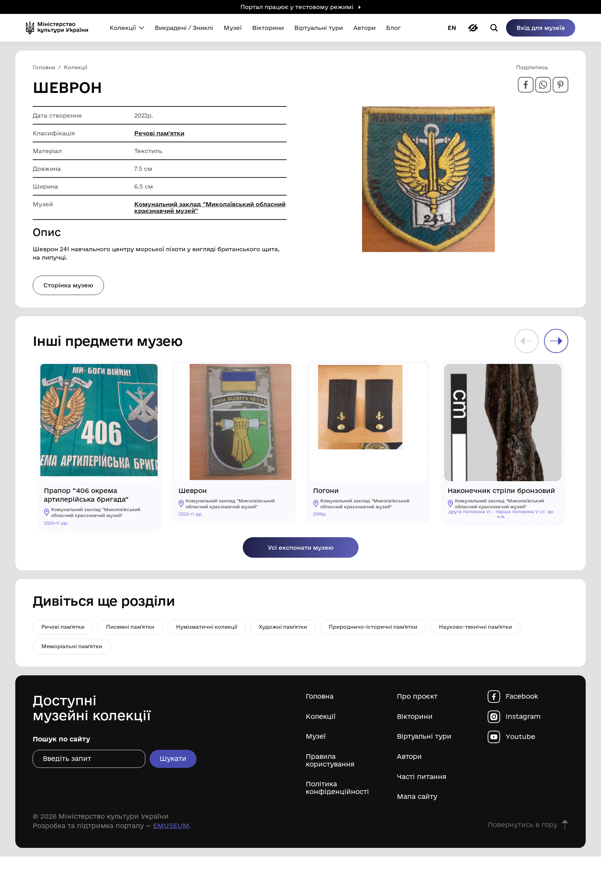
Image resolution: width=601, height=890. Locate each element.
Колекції (321, 716)
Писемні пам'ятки (130, 627)
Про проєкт (417, 696)
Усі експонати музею (301, 547)
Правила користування (330, 760)
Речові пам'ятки (159, 133)
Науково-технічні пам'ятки (475, 627)
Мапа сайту (417, 796)
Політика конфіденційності (337, 787)
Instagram (523, 716)
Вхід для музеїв (540, 27)
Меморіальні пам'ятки (71, 646)
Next (556, 341)
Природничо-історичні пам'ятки (373, 627)
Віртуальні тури (424, 736)
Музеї (316, 736)
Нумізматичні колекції (206, 627)
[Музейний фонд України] (60, 27)
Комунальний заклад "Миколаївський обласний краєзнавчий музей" (210, 207)
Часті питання (421, 776)
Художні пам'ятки (283, 627)
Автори (409, 756)
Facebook (522, 696)
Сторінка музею (68, 285)
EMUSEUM (171, 825)
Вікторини (415, 716)
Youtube (520, 736)
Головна (320, 696)
